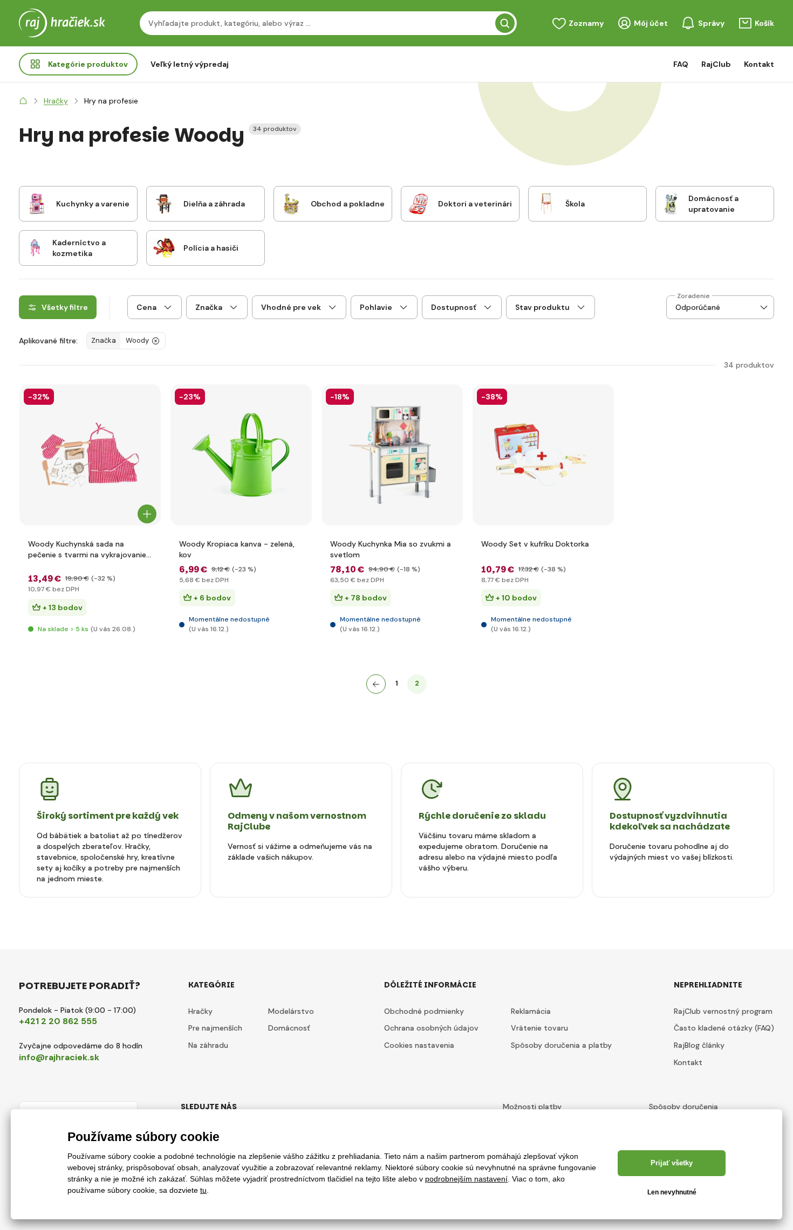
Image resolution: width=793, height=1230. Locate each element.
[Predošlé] (376, 684)
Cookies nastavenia (419, 1045)
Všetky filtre (65, 307)
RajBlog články (699, 1045)
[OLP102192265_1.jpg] (392, 455)
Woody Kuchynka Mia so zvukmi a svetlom (390, 549)
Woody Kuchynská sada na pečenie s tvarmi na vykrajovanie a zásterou (87, 549)
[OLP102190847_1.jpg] (543, 455)
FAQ (680, 64)
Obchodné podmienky (424, 1011)
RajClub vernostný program (723, 1011)
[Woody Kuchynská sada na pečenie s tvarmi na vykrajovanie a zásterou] (90, 455)
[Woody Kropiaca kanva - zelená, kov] (241, 455)
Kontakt (759, 64)
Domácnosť (289, 1028)
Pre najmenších (215, 1028)
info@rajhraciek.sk (59, 1057)
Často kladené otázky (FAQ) (724, 1028)
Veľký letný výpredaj (190, 64)
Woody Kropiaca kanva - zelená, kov (237, 549)
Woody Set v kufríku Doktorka (535, 544)
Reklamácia (531, 1011)
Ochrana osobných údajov (431, 1028)
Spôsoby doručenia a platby (561, 1045)
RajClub (716, 64)
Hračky (200, 1011)
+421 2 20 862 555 (58, 1021)
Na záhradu (208, 1045)
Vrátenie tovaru (539, 1028)
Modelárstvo (291, 1011)
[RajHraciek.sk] (23, 100)
